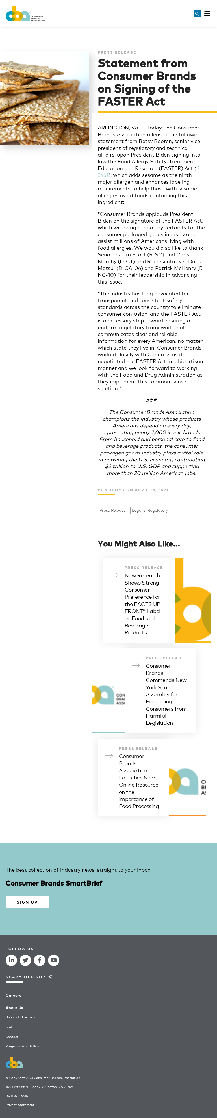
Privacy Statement (20, 1104)
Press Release (112, 510)
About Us (14, 1007)
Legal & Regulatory (150, 510)
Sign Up (27, 902)
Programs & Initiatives (23, 1046)
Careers (13, 995)
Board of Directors (20, 1017)
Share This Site (26, 976)
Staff (10, 1027)
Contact (12, 1036)
